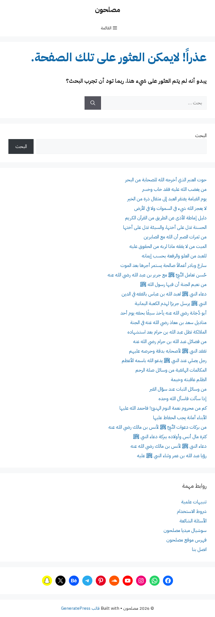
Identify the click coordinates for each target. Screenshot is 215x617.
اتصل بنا (199, 549)
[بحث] (93, 103)
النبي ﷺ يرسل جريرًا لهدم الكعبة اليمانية (171, 303)
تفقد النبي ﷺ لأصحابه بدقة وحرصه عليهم (168, 351)
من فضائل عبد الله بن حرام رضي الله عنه (170, 341)
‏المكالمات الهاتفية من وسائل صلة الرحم (171, 370)
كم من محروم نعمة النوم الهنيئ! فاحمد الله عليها (163, 408)
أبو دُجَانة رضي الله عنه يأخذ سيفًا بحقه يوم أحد (163, 312)
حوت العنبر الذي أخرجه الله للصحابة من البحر (166, 179)
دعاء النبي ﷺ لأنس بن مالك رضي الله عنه (168, 446)
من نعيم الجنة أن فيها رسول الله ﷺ (173, 284)
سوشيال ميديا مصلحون (185, 530)
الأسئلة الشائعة (193, 520)
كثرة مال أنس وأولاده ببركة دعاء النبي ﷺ (170, 436)
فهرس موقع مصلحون (186, 539)
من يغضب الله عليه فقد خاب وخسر (174, 189)
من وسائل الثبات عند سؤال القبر (178, 389)
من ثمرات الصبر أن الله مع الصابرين (175, 236)
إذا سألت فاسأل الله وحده (182, 398)
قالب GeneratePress (80, 608)
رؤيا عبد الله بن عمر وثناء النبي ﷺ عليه (172, 455)
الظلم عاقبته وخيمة (189, 379)
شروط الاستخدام (192, 511)
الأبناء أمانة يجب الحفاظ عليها (180, 417)
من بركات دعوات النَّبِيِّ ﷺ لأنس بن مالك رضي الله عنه (157, 427)
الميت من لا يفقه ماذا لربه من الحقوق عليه (168, 246)
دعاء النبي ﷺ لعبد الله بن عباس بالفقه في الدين (164, 293)
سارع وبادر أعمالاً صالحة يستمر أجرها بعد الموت (163, 265)
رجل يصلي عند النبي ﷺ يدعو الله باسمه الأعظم (164, 360)
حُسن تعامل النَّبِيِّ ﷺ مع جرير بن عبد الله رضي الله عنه (157, 274)
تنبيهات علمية (194, 501)
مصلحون (107, 9)
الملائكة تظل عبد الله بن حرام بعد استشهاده (167, 332)
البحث (201, 135)
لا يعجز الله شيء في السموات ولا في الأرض (170, 208)
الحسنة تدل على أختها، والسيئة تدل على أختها (165, 227)
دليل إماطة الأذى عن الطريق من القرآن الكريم (166, 217)
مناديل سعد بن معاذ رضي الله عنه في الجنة (168, 322)
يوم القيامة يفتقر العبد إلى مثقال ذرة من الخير (167, 198)
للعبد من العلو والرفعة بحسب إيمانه (174, 255)
